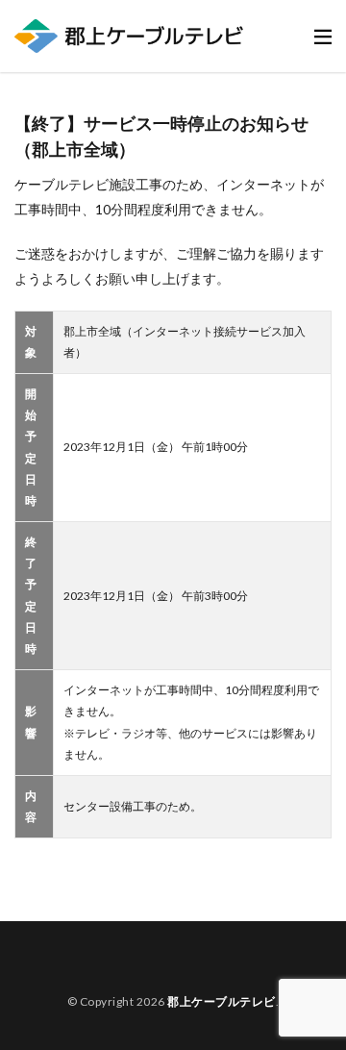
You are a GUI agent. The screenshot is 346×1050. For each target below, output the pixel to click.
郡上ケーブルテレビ (221, 1001)
